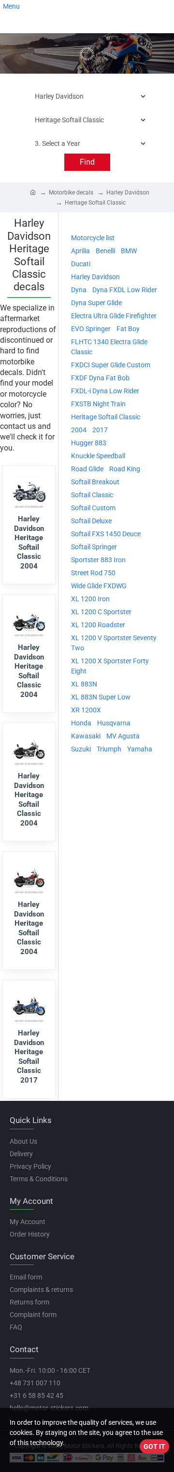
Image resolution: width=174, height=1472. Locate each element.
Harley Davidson (127, 192)
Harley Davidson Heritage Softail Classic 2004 (29, 542)
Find (87, 162)
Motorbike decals (71, 192)
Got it (154, 1446)
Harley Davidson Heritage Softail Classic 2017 (29, 1057)
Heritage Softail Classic (95, 202)
